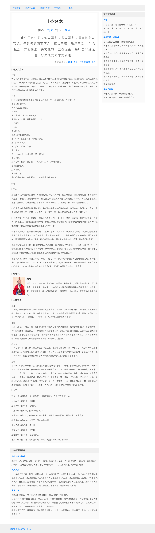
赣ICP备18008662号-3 (20, 529)
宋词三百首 (45, 8)
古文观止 (58, 8)
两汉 (67, 30)
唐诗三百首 (30, 8)
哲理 (70, 62)
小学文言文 (85, 62)
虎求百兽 (15, 490)
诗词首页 (16, 8)
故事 (94, 62)
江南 (105, 20)
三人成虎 (15, 469)
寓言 (76, 62)
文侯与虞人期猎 (18, 456)
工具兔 (70, 8)
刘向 (50, 30)
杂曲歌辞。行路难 (111, 37)
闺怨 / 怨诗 (108, 89)
